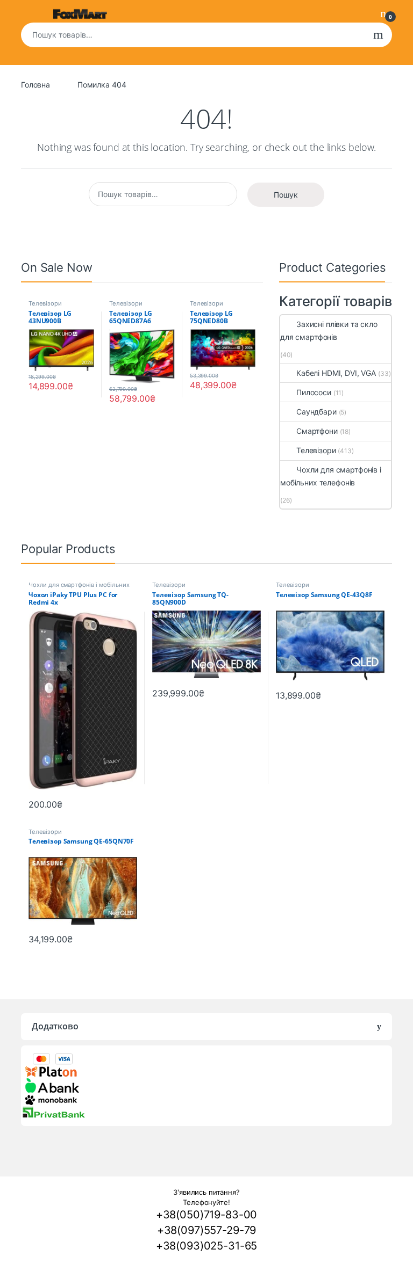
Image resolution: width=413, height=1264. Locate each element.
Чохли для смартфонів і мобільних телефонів (330, 476)
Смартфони (317, 430)
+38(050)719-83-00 (207, 1214)
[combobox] (193, 35)
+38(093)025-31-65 (207, 1245)
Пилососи (313, 392)
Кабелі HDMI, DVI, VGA (336, 372)
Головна (35, 84)
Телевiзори (45, 303)
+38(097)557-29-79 (207, 1230)
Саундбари (316, 411)
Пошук (378, 35)
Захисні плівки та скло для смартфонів (329, 330)
